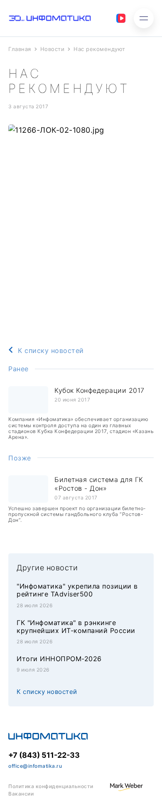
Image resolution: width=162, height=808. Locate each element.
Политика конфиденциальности (50, 786)
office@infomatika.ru (35, 766)
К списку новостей (51, 350)
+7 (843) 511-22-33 (44, 755)
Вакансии (21, 794)
